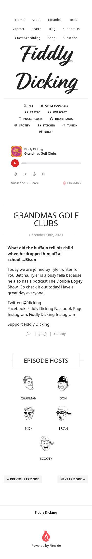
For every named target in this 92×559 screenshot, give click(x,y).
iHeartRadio (64, 119)
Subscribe (70, 38)
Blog (52, 28)
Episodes (54, 19)
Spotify (24, 125)
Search (36, 28)
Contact (18, 28)
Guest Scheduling (27, 38)
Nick (28, 428)
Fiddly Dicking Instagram (52, 314)
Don (63, 398)
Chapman (29, 398)
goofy (43, 334)
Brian (63, 428)
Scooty (46, 458)
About (36, 19)
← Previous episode (23, 479)
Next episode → (72, 479)
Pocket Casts (32, 119)
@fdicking (32, 302)
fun (28, 334)
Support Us (71, 28)
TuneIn (72, 125)
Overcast (60, 112)
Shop (51, 38)
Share (48, 132)
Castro (35, 112)
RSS (30, 105)
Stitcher (49, 125)
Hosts (72, 19)
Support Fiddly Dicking (29, 324)
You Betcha (18, 275)
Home (19, 19)
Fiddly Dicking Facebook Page (54, 308)
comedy (60, 334)
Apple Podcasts (56, 105)
